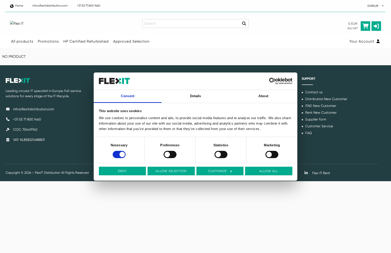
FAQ (308, 133)
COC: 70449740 (24, 130)
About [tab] (263, 96)
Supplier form (315, 119)
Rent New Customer (320, 113)
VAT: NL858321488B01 (28, 140)
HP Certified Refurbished (86, 41)
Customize (217, 171)
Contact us (313, 92)
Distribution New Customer (325, 99)
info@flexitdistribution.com (50, 5)
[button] (376, 26)
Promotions (48, 41)
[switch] (170, 154)
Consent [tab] (127, 96)
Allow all (268, 171)
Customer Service (318, 126)
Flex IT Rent (320, 173)
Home (19, 5)
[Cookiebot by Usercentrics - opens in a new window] (272, 81)
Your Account (362, 41)
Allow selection (171, 171)
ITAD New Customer (320, 106)
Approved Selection (131, 41)
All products (22, 41)
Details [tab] (195, 96)
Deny (122, 171)
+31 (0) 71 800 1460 (88, 5)
